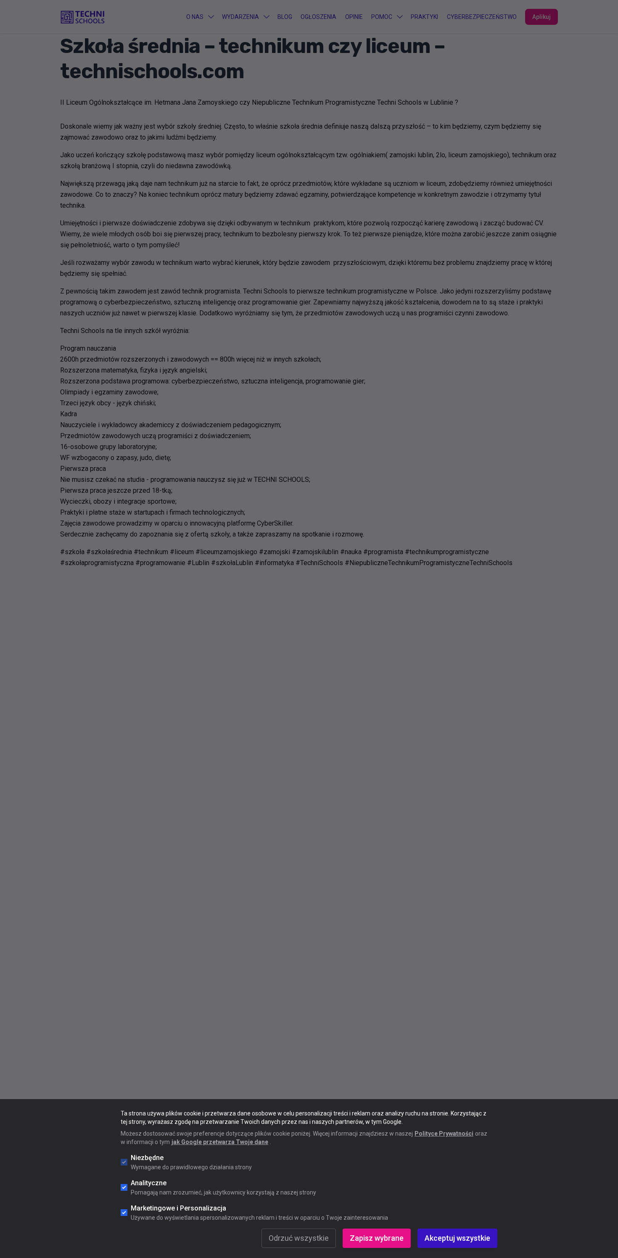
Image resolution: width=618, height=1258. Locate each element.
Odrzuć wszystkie (299, 1238)
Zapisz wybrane (377, 1238)
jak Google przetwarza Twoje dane (220, 1142)
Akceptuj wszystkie (457, 1238)
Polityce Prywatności (444, 1133)
